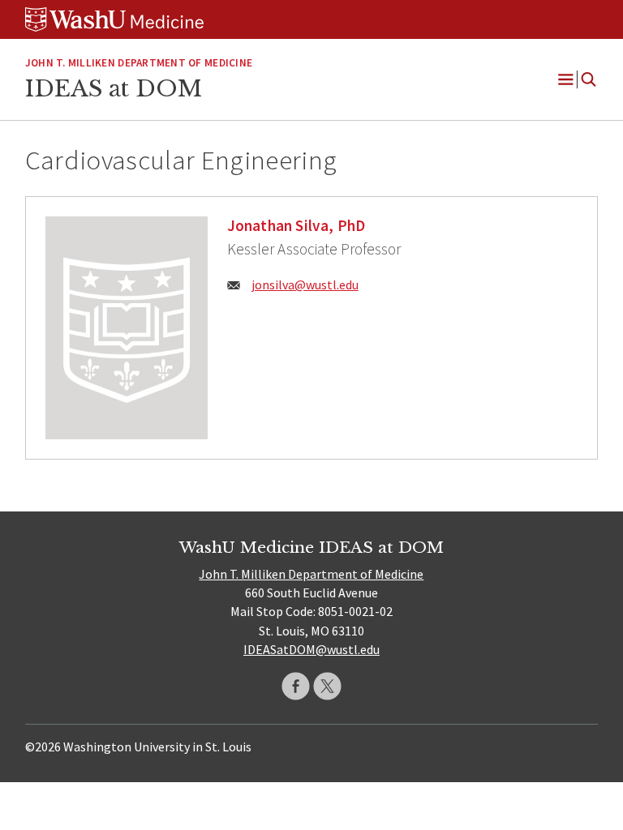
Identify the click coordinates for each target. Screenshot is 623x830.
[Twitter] (327, 686)
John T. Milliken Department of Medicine (138, 63)
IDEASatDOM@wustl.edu (311, 649)
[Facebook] (295, 686)
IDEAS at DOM (113, 88)
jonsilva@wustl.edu (305, 284)
